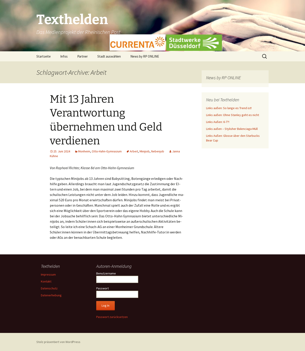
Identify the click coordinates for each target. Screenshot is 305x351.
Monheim (84, 151)
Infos (64, 56)
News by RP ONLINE (144, 56)
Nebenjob (157, 151)
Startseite (43, 56)
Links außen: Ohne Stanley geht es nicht (232, 115)
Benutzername (106, 273)
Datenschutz (49, 288)
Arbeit (134, 151)
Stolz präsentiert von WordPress (58, 342)
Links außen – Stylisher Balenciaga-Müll (232, 129)
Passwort (102, 288)
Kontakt (46, 281)
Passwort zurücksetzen (112, 317)
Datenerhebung (51, 295)
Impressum (48, 274)
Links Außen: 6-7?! (217, 122)
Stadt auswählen (109, 56)
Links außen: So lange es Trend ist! (229, 108)
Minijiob (145, 151)
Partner (82, 56)
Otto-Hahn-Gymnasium (107, 151)
